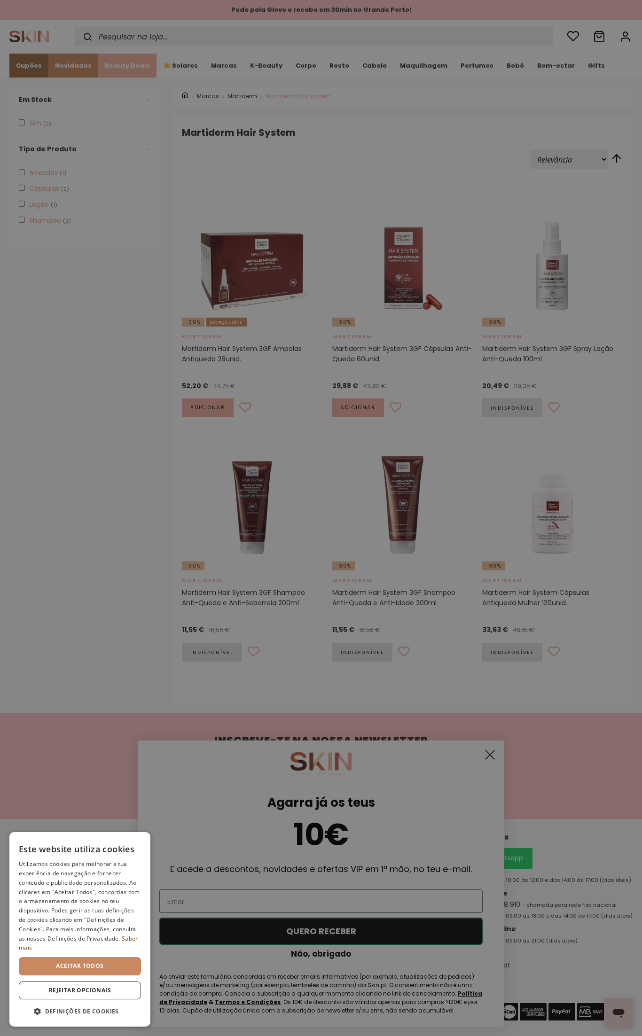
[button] (80, 1011)
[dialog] (79, 929)
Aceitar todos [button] (79, 966)
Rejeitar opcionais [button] (80, 990)
